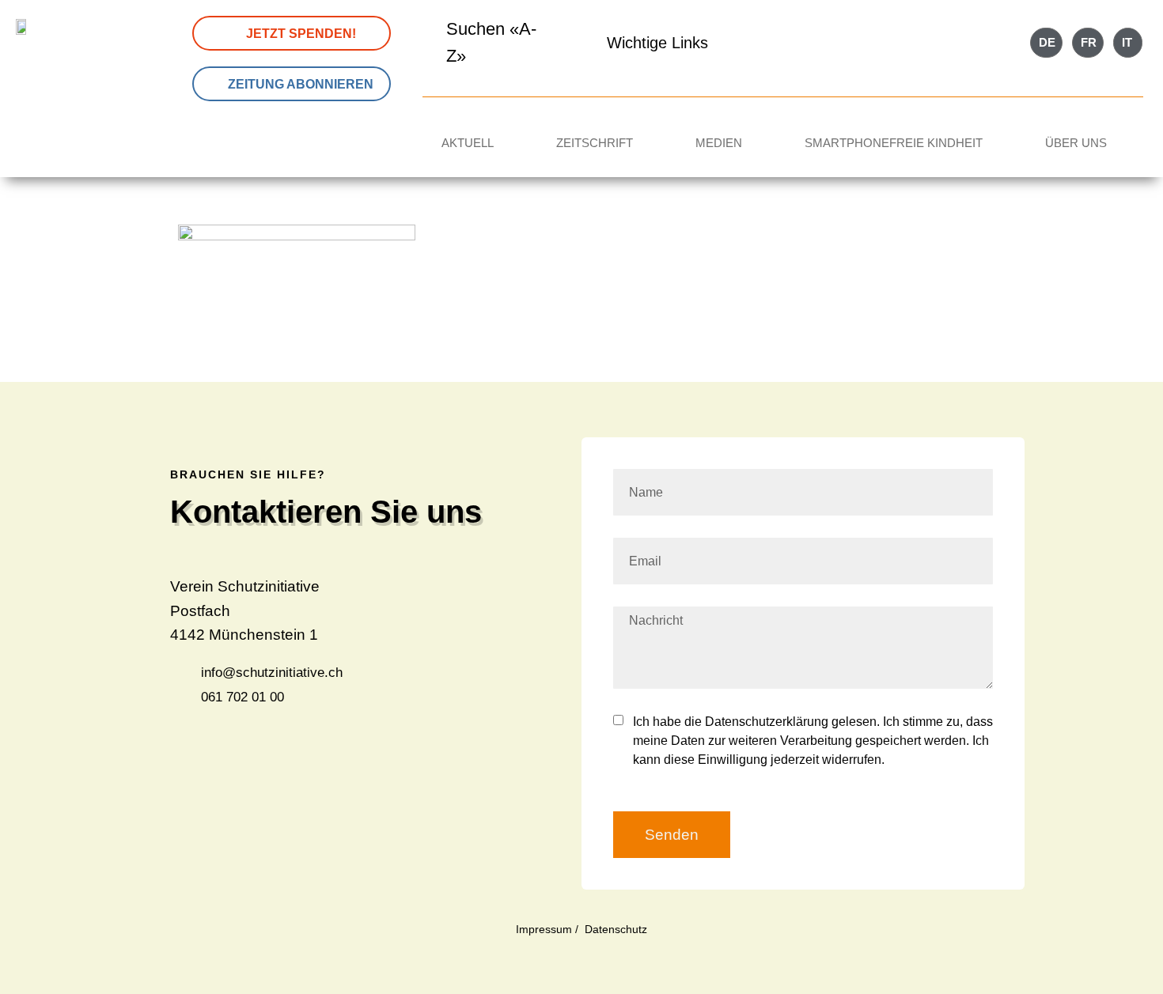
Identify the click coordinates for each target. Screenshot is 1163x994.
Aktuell (467, 142)
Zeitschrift (594, 142)
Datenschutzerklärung (766, 721)
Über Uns (1076, 142)
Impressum (544, 929)
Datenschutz (616, 929)
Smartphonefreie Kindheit (894, 142)
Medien (718, 142)
